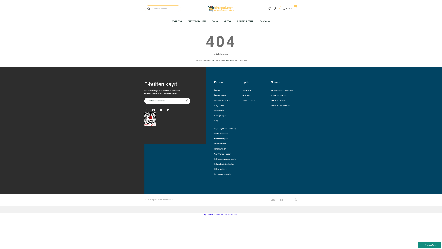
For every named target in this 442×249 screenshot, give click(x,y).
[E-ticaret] (220, 215)
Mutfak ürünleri (220, 144)
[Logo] (221, 8)
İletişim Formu (220, 95)
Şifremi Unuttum (249, 100)
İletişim (217, 90)
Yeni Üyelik (247, 90)
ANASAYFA (230, 60)
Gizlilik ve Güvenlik (278, 95)
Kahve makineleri (221, 169)
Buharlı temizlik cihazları (224, 164)
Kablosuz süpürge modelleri (225, 159)
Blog (216, 121)
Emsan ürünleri (220, 149)
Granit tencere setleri (222, 154)
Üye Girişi (246, 95)
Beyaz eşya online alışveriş (225, 128)
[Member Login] (275, 8)
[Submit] (186, 101)
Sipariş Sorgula (220, 116)
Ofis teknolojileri (221, 139)
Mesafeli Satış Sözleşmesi (282, 90)
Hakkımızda (219, 111)
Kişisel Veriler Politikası (280, 105)
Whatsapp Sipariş (431, 245)
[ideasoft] (209, 214)
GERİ (213, 60)
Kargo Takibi (219, 105)
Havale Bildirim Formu (223, 100)
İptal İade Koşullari (278, 100)
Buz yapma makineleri (223, 174)
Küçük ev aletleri (221, 134)
